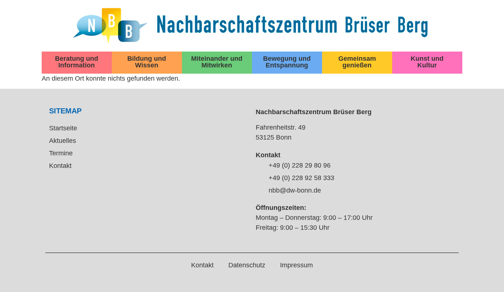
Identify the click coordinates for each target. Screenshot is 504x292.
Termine (61, 153)
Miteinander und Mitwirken (216, 62)
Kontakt (60, 165)
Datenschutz (246, 265)
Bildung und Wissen (146, 62)
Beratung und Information (76, 62)
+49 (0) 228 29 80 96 (300, 165)
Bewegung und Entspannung (287, 62)
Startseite (63, 128)
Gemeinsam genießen (357, 62)
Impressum (296, 265)
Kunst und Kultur (427, 62)
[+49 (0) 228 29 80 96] (259, 165)
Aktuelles (62, 140)
